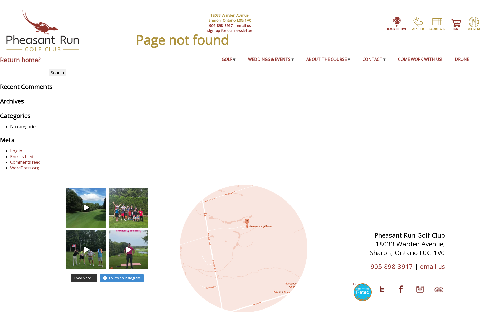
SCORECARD (437, 29)
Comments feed (25, 162)
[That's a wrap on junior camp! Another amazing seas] (128, 208)
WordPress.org (24, 168)
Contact (372, 59)
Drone (462, 59)
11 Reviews (358, 284)
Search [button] (57, 72)
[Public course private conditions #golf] (86, 208)
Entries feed (21, 156)
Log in (16, 151)
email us (244, 25)
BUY (455, 29)
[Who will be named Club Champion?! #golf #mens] (86, 250)
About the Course (326, 59)
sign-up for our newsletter (229, 30)
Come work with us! (420, 59)
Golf (227, 59)
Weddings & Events (269, 59)
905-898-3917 (221, 25)
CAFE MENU (473, 29)
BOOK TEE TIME (397, 29)
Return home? (20, 59)
